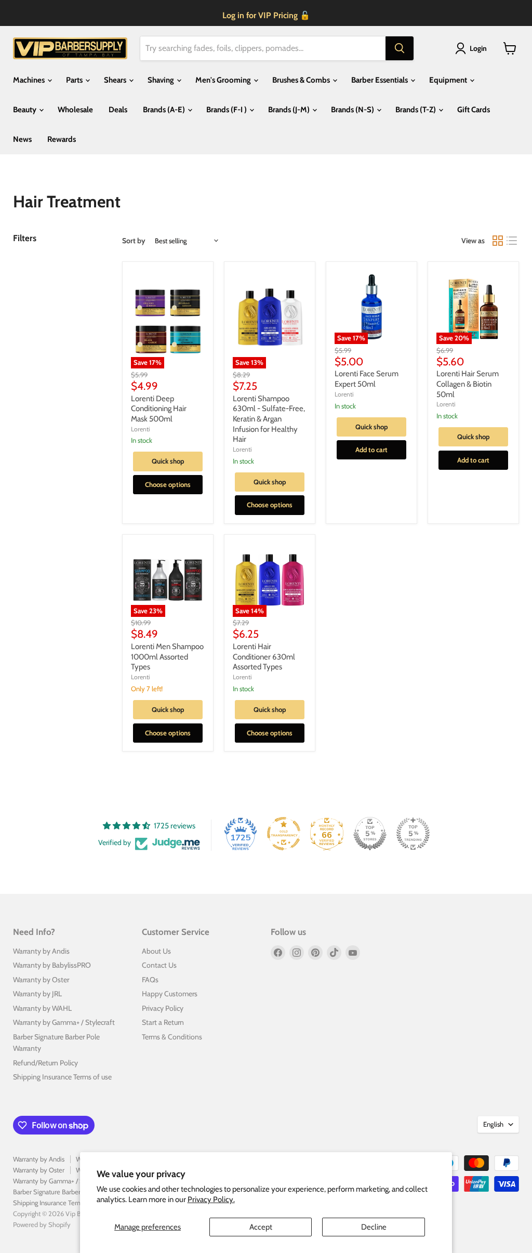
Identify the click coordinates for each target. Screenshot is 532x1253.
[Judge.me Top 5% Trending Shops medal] (413, 833)
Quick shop (168, 461)
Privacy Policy (162, 1008)
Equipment (449, 80)
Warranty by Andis (41, 951)
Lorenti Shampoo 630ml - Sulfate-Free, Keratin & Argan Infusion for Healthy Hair (269, 419)
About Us (156, 951)
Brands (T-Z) (416, 109)
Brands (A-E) (165, 109)
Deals (118, 109)
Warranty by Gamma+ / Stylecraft (64, 1022)
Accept (260, 1227)
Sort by (133, 240)
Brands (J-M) (289, 109)
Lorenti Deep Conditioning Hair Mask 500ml (159, 409)
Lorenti (140, 429)
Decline (374, 1227)
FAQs (150, 979)
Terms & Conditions (172, 1036)
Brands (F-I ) (227, 109)
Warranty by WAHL (42, 1008)
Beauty (25, 109)
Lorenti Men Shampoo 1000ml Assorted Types (167, 656)
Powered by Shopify (42, 1224)
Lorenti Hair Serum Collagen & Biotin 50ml (467, 384)
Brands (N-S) (353, 109)
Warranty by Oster (41, 979)
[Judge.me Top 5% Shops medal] (370, 833)
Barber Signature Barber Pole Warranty (67, 1192)
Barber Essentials (380, 80)
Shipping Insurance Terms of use (62, 1076)
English (493, 1124)
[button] (472, 48)
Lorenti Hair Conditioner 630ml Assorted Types (264, 656)
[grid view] (497, 240)
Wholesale (75, 109)
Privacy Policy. (211, 1199)
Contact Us (159, 965)
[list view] (512, 240)
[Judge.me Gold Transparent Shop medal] (283, 833)
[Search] (399, 48)
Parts (75, 80)
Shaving (162, 80)
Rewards (61, 139)
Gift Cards (473, 109)
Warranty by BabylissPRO (52, 965)
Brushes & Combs (301, 80)
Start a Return (163, 1022)
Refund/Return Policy (45, 1062)
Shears (116, 80)
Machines (29, 80)
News (22, 139)
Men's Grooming (223, 80)
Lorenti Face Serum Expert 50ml (366, 379)
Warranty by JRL (37, 993)
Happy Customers (169, 993)
